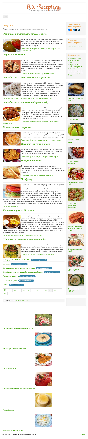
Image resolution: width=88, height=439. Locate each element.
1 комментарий (48, 175)
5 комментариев (53, 156)
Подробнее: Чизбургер (10, 206)
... (46, 290)
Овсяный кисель (8, 410)
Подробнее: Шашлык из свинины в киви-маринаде (38, 254)
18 (37, 290)
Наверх (82, 434)
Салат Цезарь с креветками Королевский (73, 205)
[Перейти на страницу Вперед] (59, 290)
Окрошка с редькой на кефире (13, 430)
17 (32, 290)
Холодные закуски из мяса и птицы (19, 267)
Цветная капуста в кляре (35, 143)
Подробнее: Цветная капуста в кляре (34, 156)
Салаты (6, 263)
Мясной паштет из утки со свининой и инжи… (75, 228)
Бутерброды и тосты (75, 58)
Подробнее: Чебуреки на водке (32, 175)
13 (15, 290)
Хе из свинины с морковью (17, 127)
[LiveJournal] (79, 30)
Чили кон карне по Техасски (18, 210)
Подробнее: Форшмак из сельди (32, 73)
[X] (76, 30)
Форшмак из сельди (14, 54)
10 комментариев (55, 140)
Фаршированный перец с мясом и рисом (25, 33)
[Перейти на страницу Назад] (10, 290)
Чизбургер (26, 179)
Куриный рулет (73, 269)
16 (28, 290)
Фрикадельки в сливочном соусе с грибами (26, 77)
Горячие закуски (10, 280)
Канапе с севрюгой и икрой (75, 250)
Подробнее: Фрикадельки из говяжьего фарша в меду (40, 121)
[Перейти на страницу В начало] (5, 290)
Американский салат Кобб (75, 183)
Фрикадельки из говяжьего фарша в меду (26, 102)
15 (24, 290)
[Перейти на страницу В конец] (5, 293)
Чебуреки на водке (31, 160)
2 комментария (47, 98)
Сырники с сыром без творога (75, 99)
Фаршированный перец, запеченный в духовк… (19, 388)
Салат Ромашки (73, 119)
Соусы (5, 284)
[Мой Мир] (74, 30)
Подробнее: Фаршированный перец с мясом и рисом (39, 49)
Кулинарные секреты (75, 46)
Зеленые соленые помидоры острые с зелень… (75, 141)
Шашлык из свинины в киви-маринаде (24, 239)
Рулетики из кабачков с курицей (75, 290)
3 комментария (49, 73)
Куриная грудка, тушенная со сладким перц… (19, 328)
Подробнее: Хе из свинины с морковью (34, 140)
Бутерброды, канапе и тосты (16, 259)
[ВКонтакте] (69, 30)
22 (55, 290)
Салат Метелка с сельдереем (74, 163)
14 (19, 290)
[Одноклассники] (71, 30)
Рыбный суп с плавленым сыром (14, 348)
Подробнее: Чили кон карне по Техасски (17, 235)
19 (41, 290)
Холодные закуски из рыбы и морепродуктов (23, 272)
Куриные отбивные (9, 368)
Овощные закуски (11, 276)
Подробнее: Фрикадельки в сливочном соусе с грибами (22, 98)
